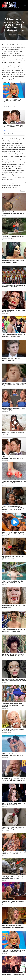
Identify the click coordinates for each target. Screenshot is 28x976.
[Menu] (25, 5)
